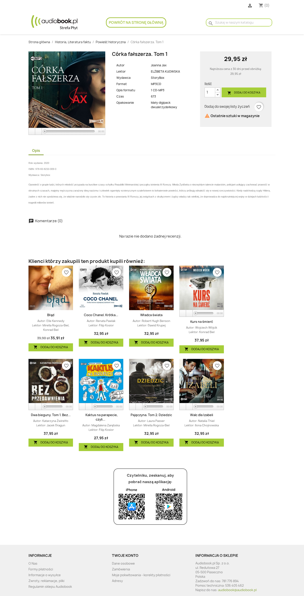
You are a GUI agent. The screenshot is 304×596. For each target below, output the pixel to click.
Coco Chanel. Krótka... (101, 315)
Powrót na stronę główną (136, 22)
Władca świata (151, 315)
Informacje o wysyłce (44, 575)
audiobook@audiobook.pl (237, 590)
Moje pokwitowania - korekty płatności (141, 575)
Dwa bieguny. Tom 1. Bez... (51, 415)
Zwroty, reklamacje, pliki (46, 581)
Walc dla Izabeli (201, 415)
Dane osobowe (123, 563)
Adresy (117, 581)
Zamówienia (121, 569)
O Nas (32, 563)
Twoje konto (125, 555)
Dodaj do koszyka (243, 93)
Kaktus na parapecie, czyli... (101, 417)
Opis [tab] (36, 150)
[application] (66, 131)
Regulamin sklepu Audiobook (50, 586)
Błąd (50, 315)
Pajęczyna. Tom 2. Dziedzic (151, 415)
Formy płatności (40, 569)
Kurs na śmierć (201, 321)
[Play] (32, 131)
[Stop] (38, 131)
